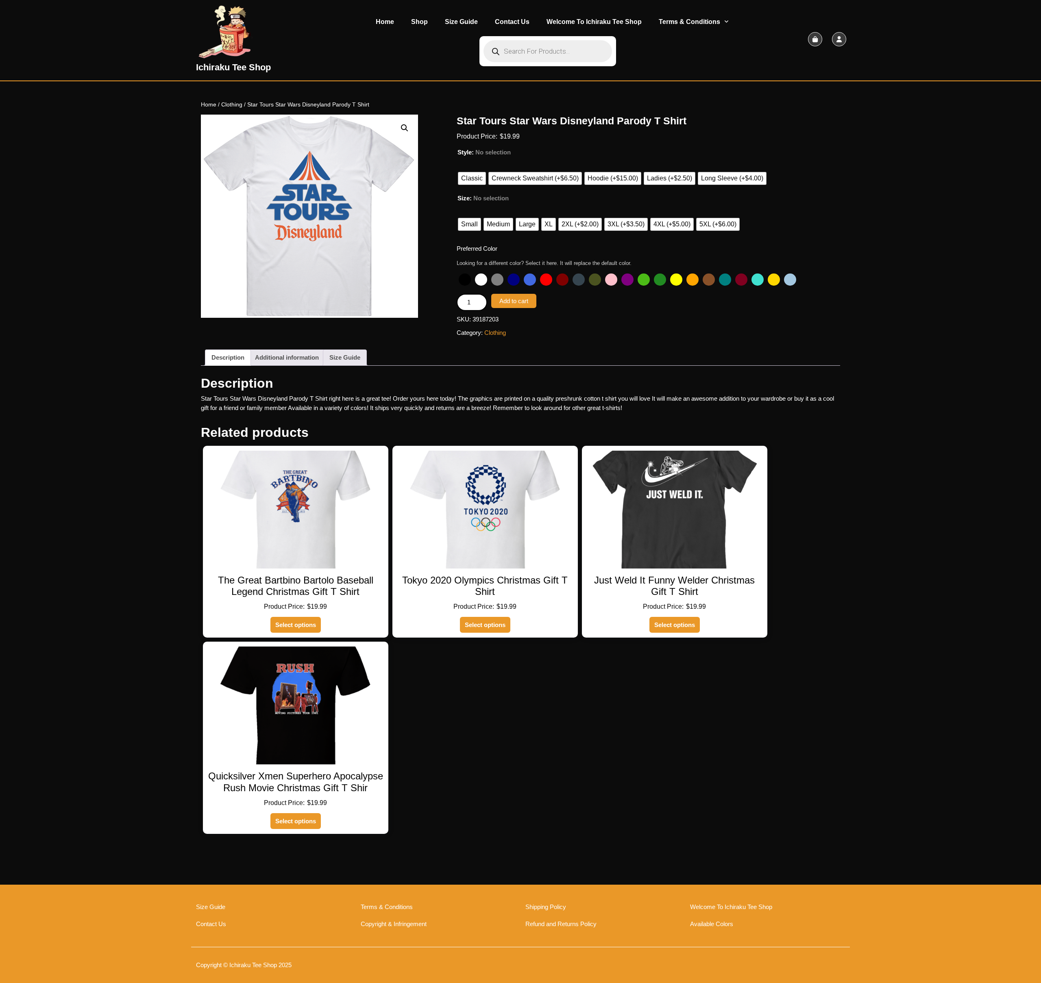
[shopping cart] (815, 39)
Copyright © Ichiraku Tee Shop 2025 (244, 964)
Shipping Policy (545, 906)
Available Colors (711, 923)
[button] (404, 128)
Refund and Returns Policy (561, 923)
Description (227, 357)
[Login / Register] (839, 39)
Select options (295, 624)
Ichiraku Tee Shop (233, 67)
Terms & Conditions (689, 21)
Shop (419, 21)
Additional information (287, 357)
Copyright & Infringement (394, 923)
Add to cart (513, 300)
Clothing (231, 105)
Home (385, 21)
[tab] (228, 357)
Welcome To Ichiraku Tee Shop (594, 21)
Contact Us (512, 21)
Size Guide (461, 21)
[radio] (472, 178)
